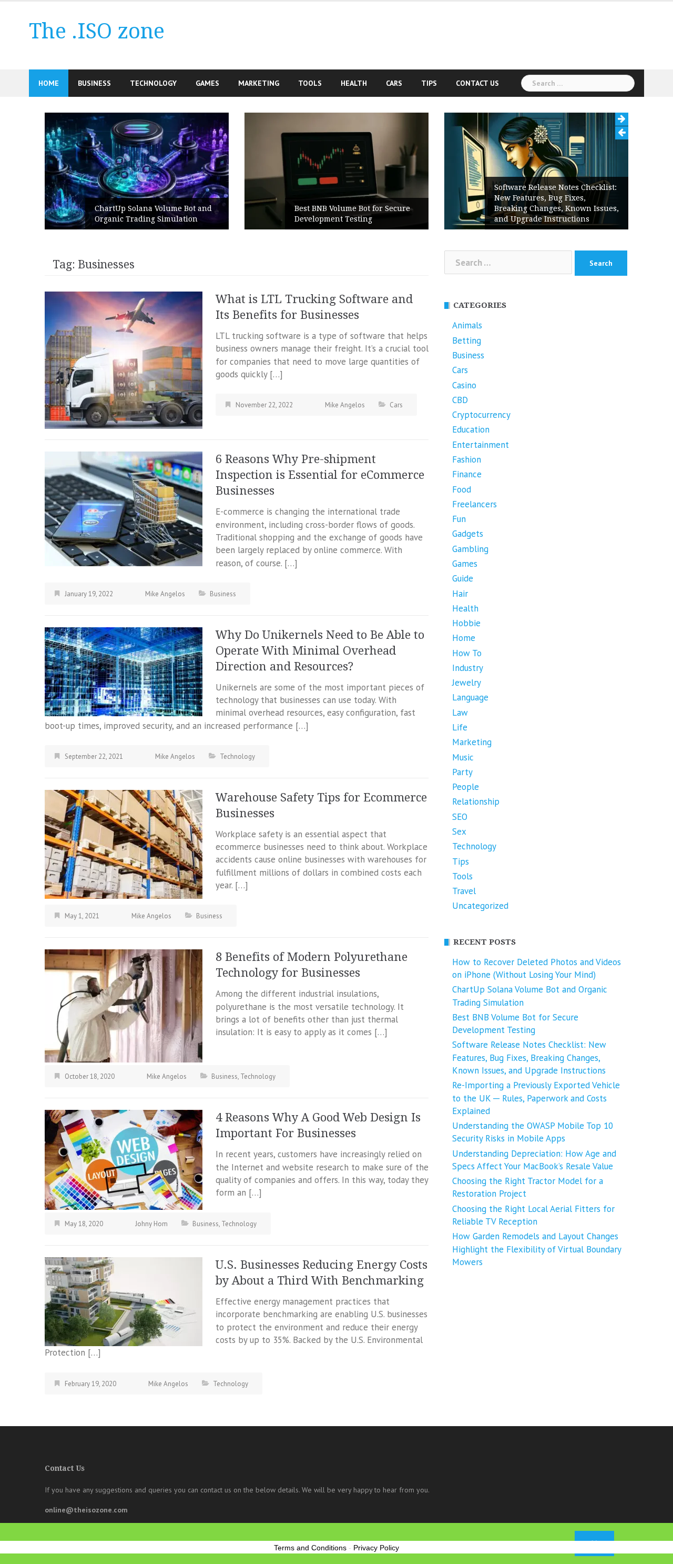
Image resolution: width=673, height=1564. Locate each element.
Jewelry (466, 682)
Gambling (470, 549)
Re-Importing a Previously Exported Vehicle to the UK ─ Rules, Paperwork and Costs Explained (536, 1098)
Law (460, 712)
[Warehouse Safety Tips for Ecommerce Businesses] (123, 843)
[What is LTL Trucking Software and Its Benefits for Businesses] (123, 359)
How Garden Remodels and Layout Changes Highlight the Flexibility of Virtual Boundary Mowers (536, 1249)
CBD (460, 400)
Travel (464, 891)
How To (467, 653)
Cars (394, 83)
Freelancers (474, 504)
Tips (429, 83)
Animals (467, 325)
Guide (462, 578)
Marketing (258, 83)
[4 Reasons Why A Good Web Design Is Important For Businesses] (123, 1159)
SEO (459, 817)
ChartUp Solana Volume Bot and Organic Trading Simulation (153, 213)
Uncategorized (480, 905)
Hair (460, 593)
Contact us (477, 83)
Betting (466, 340)
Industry (467, 668)
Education (471, 429)
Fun (459, 519)
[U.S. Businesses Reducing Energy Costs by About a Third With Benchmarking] (123, 1301)
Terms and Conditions (310, 1547)
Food (461, 489)
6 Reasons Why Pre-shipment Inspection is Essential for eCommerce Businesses (320, 475)
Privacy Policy (376, 1547)
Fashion (466, 459)
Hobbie (466, 623)
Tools (310, 83)
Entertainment (480, 444)
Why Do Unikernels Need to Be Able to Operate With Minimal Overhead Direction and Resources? (320, 650)
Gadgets (467, 533)
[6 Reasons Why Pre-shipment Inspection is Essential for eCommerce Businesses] (123, 508)
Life (459, 727)
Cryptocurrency (481, 414)
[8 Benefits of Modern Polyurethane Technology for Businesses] (123, 1005)
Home (48, 83)
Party (462, 772)
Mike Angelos (345, 404)
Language (470, 697)
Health (354, 83)
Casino (464, 385)
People (465, 787)
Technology (153, 83)
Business (94, 83)
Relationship (475, 801)
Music (463, 757)
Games (207, 83)
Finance (467, 474)
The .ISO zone (97, 31)
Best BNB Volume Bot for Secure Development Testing (352, 213)
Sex (459, 831)
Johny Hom (151, 1223)
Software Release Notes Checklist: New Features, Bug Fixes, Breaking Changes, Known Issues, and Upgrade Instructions (556, 203)
